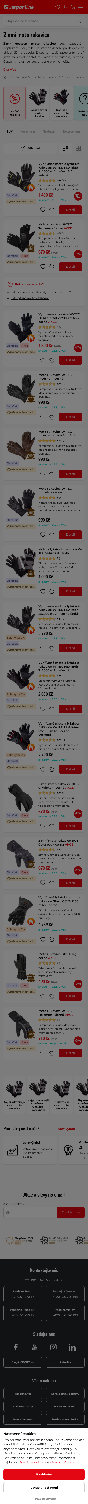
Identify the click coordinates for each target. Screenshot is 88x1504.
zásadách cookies (31, 1462)
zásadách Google (62, 1462)
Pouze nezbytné (44, 1498)
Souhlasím (44, 1474)
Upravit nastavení (44, 1487)
